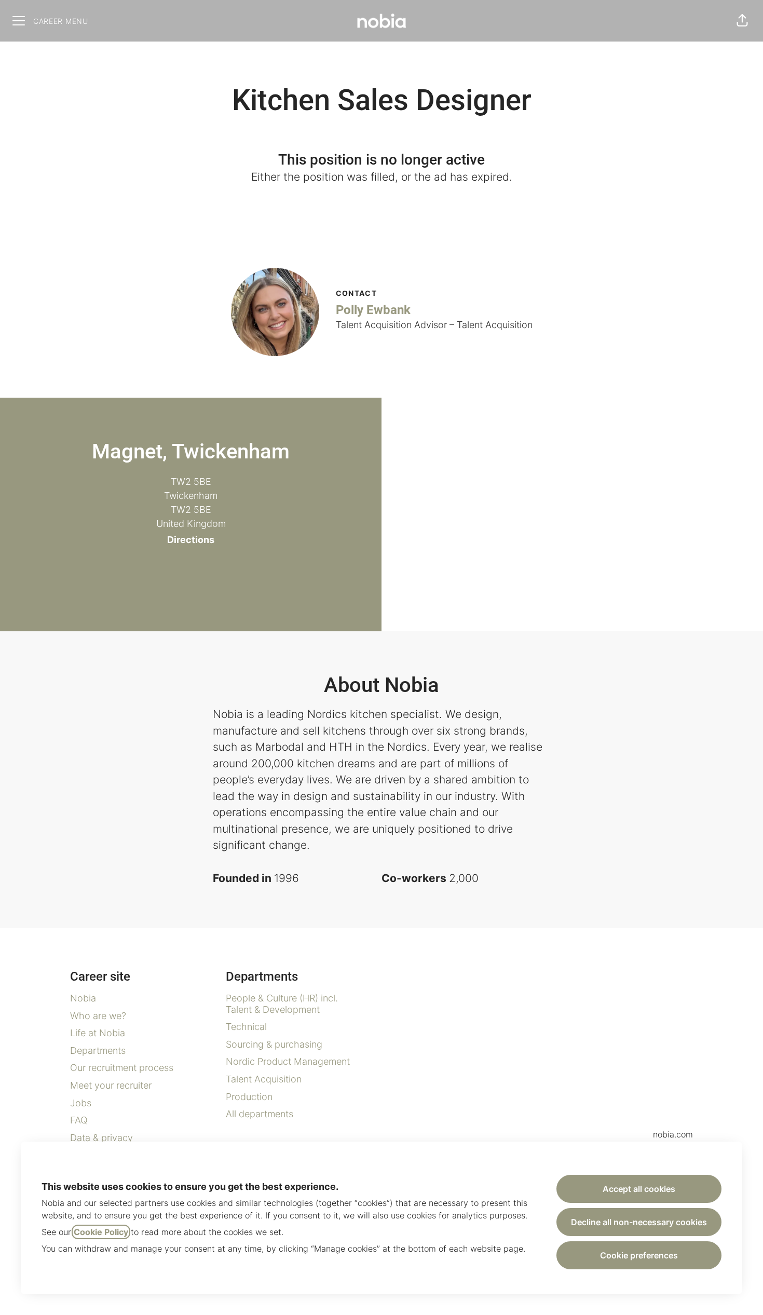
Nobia (83, 998)
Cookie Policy (101, 1232)
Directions (190, 539)
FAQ (79, 1120)
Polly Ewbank (373, 310)
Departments (98, 1050)
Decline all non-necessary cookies (639, 1222)
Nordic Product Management (288, 1061)
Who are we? (98, 1015)
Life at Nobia (97, 1032)
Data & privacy (101, 1137)
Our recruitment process (121, 1067)
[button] (742, 20)
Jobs (80, 1102)
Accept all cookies (639, 1189)
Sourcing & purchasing (274, 1044)
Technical (246, 1026)
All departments (259, 1113)
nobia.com (673, 1134)
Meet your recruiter (111, 1085)
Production (249, 1096)
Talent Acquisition (264, 1079)
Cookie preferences (639, 1255)
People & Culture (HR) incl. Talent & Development (282, 1004)
